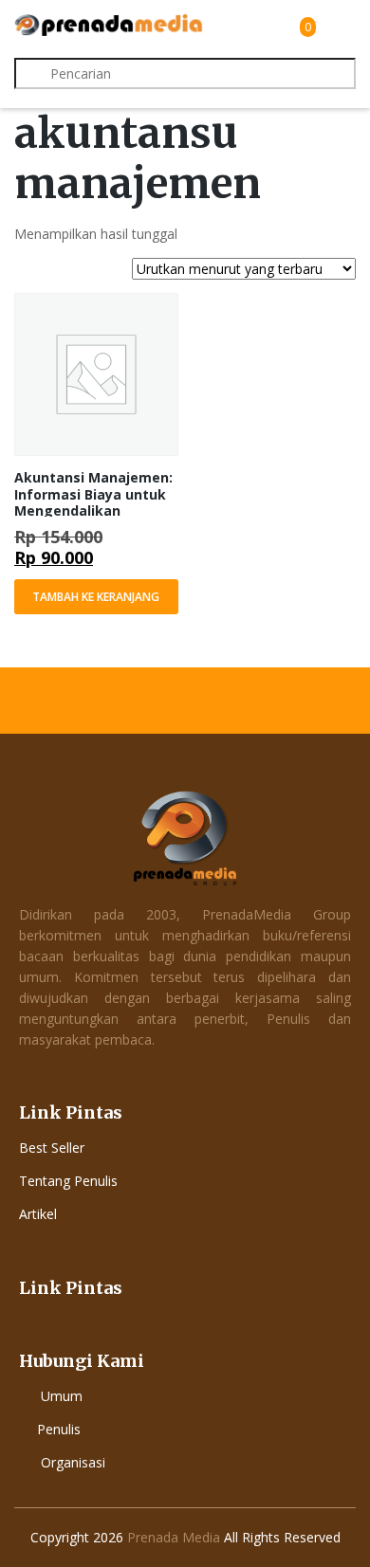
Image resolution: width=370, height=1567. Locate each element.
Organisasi (73, 1462)
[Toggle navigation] (339, 26)
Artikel (38, 1214)
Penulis (59, 1429)
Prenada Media (173, 1537)
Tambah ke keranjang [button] (95, 597)
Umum (62, 1396)
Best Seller (51, 1148)
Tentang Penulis (68, 1181)
